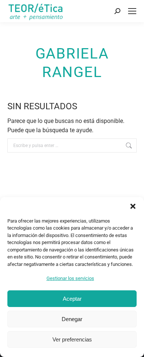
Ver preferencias (72, 339)
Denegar (72, 319)
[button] (133, 206)
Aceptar (72, 299)
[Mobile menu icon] (132, 11)
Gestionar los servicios (70, 278)
